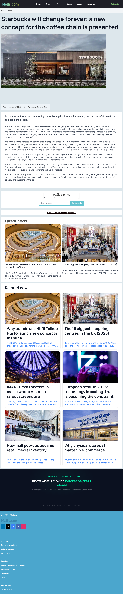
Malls (59, 4)
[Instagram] (23, 526)
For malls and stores (9, 545)
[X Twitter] (8, 526)
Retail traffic (6, 561)
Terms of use (6, 589)
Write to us (5, 553)
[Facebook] (18, 526)
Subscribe (115, 4)
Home (3, 11)
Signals (49, 4)
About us (91, 4)
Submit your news (8, 549)
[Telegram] (13, 526)
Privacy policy (7, 585)
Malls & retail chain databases (13, 565)
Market (79, 4)
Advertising (6, 541)
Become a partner (8, 569)
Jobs (3, 577)
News (38, 4)
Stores (69, 4)
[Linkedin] (3, 526)
